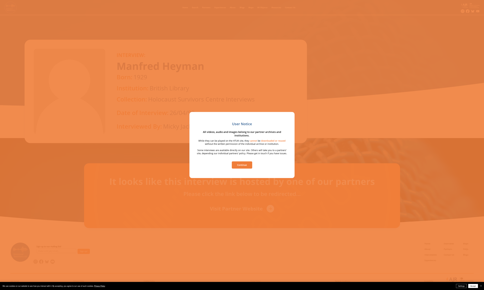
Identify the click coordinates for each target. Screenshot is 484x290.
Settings (461, 286)
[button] (242, 165)
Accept (473, 286)
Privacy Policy (99, 286)
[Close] (480, 286)
